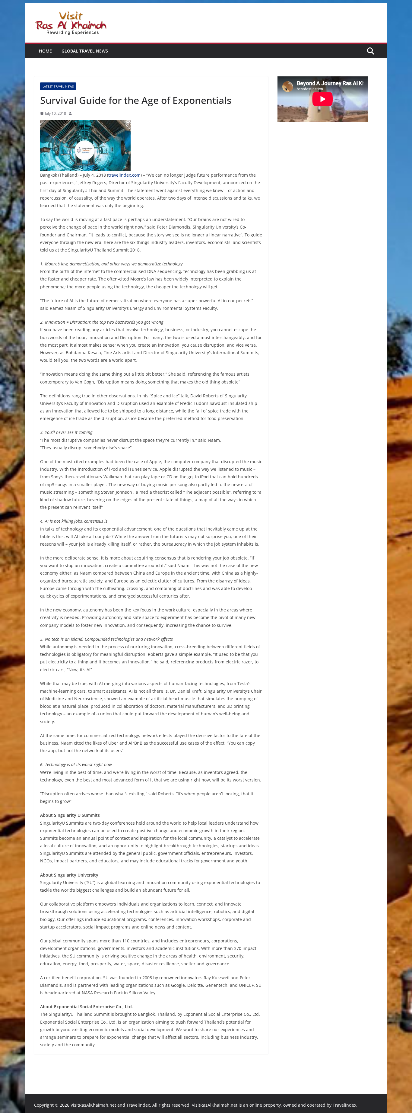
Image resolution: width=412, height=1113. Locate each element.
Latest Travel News (58, 86)
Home (45, 51)
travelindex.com (124, 175)
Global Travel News (85, 51)
